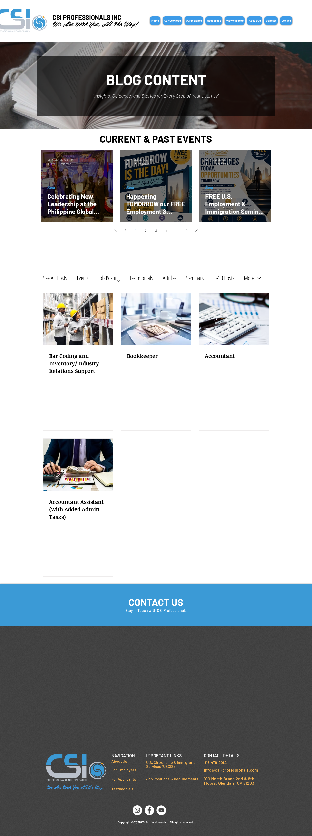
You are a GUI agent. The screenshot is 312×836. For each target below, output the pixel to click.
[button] (172, 20)
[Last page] (197, 230)
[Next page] (186, 230)
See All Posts (55, 278)
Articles (169, 278)
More (249, 278)
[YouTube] (161, 810)
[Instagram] (137, 810)
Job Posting (109, 278)
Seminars (195, 278)
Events (51, 187)
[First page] (115, 230)
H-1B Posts (224, 278)
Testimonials (141, 278)
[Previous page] (125, 230)
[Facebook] (149, 810)
